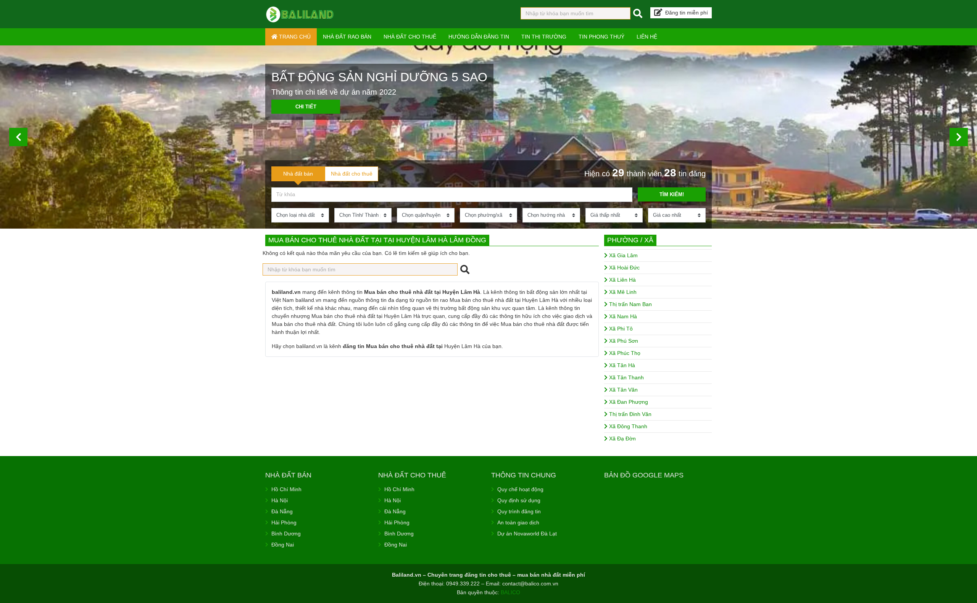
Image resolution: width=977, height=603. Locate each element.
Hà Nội (279, 500)
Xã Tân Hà (621, 365)
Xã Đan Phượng (628, 402)
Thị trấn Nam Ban (630, 304)
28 (670, 173)
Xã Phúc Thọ (624, 353)
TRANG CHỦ (294, 37)
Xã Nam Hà (622, 316)
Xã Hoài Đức (624, 267)
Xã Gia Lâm (623, 255)
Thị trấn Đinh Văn (629, 414)
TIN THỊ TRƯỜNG (543, 37)
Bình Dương (286, 533)
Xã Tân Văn (623, 390)
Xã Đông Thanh (627, 426)
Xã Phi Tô (620, 329)
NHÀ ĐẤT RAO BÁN (347, 37)
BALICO (510, 592)
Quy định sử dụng (518, 500)
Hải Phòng (284, 522)
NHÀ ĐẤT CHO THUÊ (410, 37)
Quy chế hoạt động (520, 489)
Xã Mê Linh (622, 292)
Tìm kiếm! (671, 194)
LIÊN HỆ (647, 37)
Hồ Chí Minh (286, 489)
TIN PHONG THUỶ (601, 37)
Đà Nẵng (282, 511)
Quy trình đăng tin (519, 511)
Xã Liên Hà (622, 280)
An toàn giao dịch (518, 522)
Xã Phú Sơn (623, 341)
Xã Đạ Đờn (622, 438)
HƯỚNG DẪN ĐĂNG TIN (478, 37)
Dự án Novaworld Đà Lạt (527, 533)
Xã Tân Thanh (626, 377)
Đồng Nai (282, 545)
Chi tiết (305, 107)
